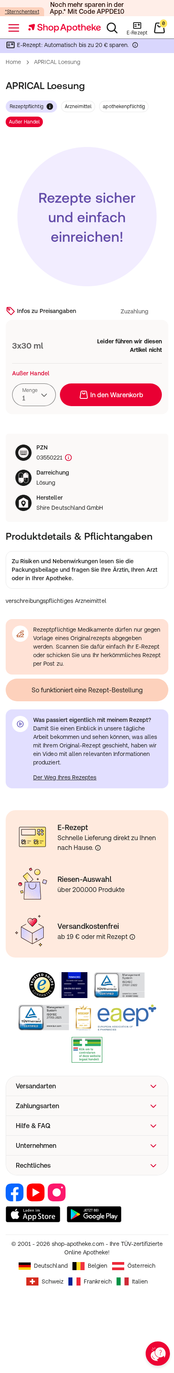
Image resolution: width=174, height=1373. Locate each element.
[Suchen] (112, 27)
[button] (87, 1086)
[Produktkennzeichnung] (67, 457)
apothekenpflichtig (124, 106)
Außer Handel (24, 122)
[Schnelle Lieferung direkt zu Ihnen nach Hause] (98, 848)
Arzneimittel (78, 106)
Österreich (141, 1265)
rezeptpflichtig (26, 106)
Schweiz (53, 1281)
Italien (140, 1281)
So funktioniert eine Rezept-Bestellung (87, 690)
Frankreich (98, 1281)
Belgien (98, 1265)
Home (13, 62)
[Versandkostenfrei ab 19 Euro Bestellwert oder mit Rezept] (132, 937)
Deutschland (51, 1265)
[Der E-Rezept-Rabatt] (135, 46)
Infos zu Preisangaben (46, 311)
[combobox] (34, 394)
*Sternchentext (22, 12)
